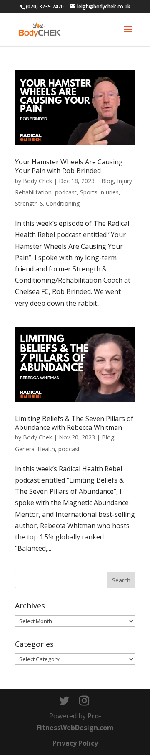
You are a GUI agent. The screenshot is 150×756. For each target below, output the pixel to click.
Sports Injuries (99, 192)
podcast (66, 192)
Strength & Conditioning (47, 203)
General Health (35, 449)
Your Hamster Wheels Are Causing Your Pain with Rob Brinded (69, 166)
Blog (107, 181)
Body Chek (37, 181)
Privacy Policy (75, 743)
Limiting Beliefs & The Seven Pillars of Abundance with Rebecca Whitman (74, 423)
